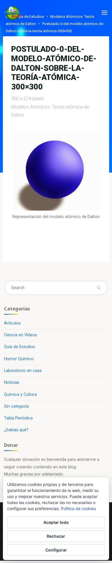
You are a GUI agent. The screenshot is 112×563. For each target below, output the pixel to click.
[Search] (98, 287)
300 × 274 (21, 98)
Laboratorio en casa (23, 370)
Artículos (12, 323)
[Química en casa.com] (13, 12)
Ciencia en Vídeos (20, 335)
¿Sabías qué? (16, 430)
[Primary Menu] (104, 13)
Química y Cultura (20, 394)
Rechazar (56, 536)
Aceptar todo (56, 522)
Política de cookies (78, 508)
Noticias (11, 382)
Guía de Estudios (19, 346)
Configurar (56, 549)
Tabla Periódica (18, 418)
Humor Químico (19, 358)
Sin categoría (16, 406)
